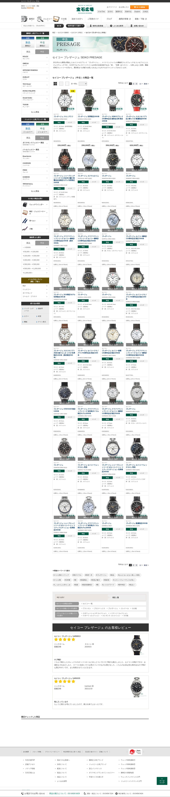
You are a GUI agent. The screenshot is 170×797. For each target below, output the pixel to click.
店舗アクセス (30, 764)
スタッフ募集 (37, 752)
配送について (62, 769)
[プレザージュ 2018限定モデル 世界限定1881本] (64, 278)
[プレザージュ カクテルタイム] (88, 160)
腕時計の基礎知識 (127, 773)
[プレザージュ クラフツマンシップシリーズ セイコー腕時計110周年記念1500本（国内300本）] (64, 220)
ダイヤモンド (27, 293)
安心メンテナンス (95, 769)
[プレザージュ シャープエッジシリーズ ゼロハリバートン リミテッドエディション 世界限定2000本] (113, 449)
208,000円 (89, 145)
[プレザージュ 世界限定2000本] (88, 100)
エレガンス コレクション (111, 616)
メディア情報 (30, 769)
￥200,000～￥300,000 (31, 260)
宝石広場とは (30, 773)
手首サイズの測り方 (96, 777)
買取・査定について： (95, 793)
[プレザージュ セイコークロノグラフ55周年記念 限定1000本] (137, 278)
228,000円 (65, 145)
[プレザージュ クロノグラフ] (64, 100)
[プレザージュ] (113, 160)
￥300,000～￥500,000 (31, 264)
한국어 (110, 11)
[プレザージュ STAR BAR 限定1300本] (64, 393)
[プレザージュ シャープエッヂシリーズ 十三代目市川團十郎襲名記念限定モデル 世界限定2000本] (64, 160)
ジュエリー (27, 289)
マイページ (113, 7)
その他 (134, 608)
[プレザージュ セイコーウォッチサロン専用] (88, 449)
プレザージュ (113, 608)
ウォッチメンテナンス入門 (130, 777)
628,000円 (137, 145)
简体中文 (128, 11)
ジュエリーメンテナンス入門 (131, 781)
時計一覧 (115, 597)
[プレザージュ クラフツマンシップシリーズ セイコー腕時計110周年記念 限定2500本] (88, 220)
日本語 (145, 11)
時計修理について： (125, 793)
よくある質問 (62, 781)
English (137, 11)
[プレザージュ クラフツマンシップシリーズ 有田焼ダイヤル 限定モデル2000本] (88, 393)
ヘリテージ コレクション (119, 613)
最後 (145, 84)
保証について (62, 777)
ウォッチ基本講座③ (128, 769)
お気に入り (125, 7)
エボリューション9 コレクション (95, 613)
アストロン (87, 608)
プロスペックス (99, 608)
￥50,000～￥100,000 (31, 252)
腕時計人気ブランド (96, 760)
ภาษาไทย (101, 11)
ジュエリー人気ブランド (98, 764)
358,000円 (113, 145)
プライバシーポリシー (52, 752)
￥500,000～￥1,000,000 (32, 268)
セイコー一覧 (88, 604)
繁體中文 (119, 11)
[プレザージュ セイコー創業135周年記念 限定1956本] (113, 334)
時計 (24, 286)
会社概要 (26, 752)
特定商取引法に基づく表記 (72, 752)
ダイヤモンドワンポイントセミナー (101, 773)
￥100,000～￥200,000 (31, 256)
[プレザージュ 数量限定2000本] (137, 507)
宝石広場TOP (30, 760)
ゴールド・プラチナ (30, 296)
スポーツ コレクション (91, 616)
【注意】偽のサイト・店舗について (96, 752)
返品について (62, 773)
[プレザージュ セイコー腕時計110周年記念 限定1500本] (137, 220)
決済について (62, 764)
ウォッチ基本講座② (128, 764)
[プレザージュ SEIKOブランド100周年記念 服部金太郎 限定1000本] (113, 100)
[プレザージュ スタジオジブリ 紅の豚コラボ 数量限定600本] (137, 100)
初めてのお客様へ (63, 760)
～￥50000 (27, 247)
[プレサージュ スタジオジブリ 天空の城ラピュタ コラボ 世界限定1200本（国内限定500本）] (64, 334)
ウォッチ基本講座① (128, 760)
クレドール (125, 608)
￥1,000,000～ (28, 273)
